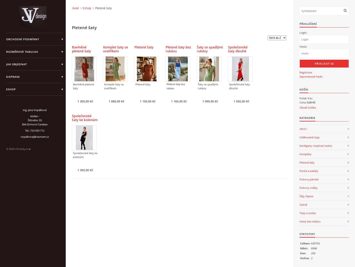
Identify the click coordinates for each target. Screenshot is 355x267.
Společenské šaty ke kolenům (85, 118)
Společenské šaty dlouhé (238, 49)
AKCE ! (303, 129)
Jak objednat (16, 64)
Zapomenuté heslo (311, 76)
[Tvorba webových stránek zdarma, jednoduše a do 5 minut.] (29, 149)
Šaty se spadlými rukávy (210, 49)
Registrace (306, 72)
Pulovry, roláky (309, 188)
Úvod (75, 8)
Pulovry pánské (309, 179)
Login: (303, 32)
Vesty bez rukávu (310, 221)
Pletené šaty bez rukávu (178, 49)
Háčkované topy (310, 137)
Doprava (13, 77)
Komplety (305, 154)
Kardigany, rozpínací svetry (316, 146)
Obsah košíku (308, 107)
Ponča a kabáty (309, 171)
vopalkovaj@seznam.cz (35, 137)
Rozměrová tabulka (22, 52)
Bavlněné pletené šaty (81, 49)
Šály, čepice (306, 196)
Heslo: (303, 46)
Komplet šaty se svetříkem (115, 49)
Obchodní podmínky (22, 39)
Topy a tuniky (308, 213)
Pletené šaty (143, 47)
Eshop (11, 89)
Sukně (303, 204)
